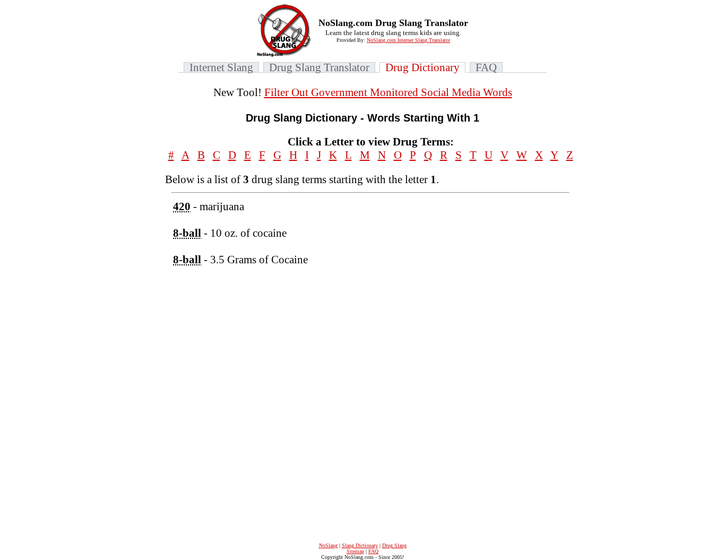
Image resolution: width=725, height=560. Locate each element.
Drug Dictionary (422, 67)
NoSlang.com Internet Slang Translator (408, 40)
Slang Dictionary (360, 545)
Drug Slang (394, 545)
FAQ (486, 67)
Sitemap (355, 551)
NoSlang (328, 545)
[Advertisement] (501, 359)
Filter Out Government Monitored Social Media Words (388, 92)
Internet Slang (221, 67)
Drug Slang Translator (319, 67)
